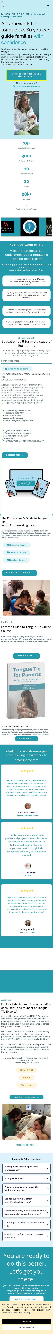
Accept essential (26, 1327)
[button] (48, 6)
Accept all (26, 1321)
